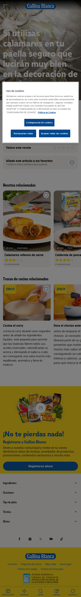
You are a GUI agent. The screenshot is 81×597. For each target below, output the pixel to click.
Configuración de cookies (39, 122)
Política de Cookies (47, 112)
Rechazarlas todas (23, 133)
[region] (40, 112)
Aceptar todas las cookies (54, 133)
